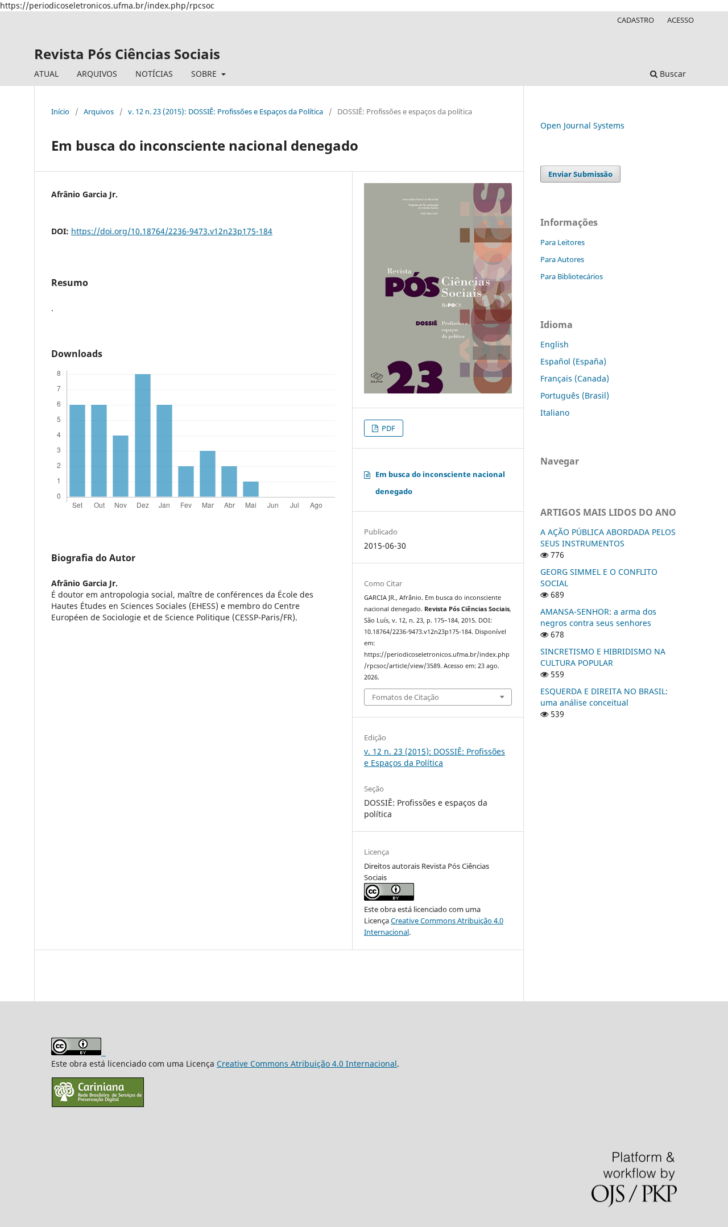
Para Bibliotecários (571, 276)
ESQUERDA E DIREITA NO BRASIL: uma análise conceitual (604, 697)
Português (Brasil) (574, 395)
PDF (387, 428)
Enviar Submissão (580, 174)
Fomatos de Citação (405, 697)
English (554, 344)
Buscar (671, 73)
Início (60, 111)
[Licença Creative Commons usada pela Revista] (389, 898)
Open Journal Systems (582, 125)
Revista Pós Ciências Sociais (127, 53)
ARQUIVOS (97, 73)
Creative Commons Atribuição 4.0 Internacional (307, 1063)
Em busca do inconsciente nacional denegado (440, 482)
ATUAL (46, 73)
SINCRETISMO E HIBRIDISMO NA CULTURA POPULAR (602, 657)
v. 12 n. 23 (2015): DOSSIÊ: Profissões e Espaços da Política (225, 111)
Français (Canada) (574, 378)
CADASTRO (635, 20)
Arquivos (99, 111)
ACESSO (680, 20)
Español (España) (573, 361)
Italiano (554, 412)
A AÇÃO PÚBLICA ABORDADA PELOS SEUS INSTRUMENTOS (608, 538)
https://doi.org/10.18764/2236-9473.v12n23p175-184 (171, 231)
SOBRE (205, 73)
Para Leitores (562, 242)
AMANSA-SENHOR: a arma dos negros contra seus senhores (598, 617)
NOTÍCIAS (154, 73)
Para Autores (562, 259)
